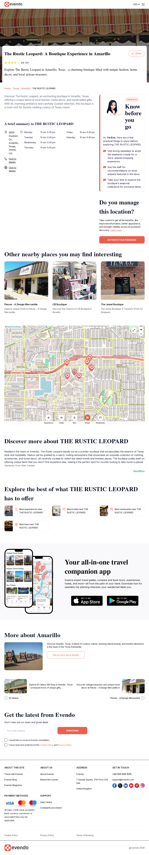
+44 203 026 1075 (122, 774)
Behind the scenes (49, 779)
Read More (139, 471)
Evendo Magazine (13, 785)
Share (138, 53)
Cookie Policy (46, 745)
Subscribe (72, 730)
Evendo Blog (10, 779)
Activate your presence (122, 240)
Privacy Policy (65, 745)
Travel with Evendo (13, 774)
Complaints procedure (51, 807)
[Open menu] (143, 4)
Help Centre (46, 802)
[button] (74, 372)
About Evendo (47, 774)
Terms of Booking (85, 835)
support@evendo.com (123, 779)
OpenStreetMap (14, 327)
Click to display (12, 161)
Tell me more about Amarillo (66, 655)
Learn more (116, 230)
